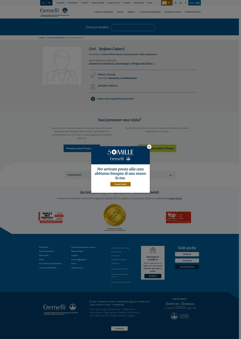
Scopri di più (120, 184)
